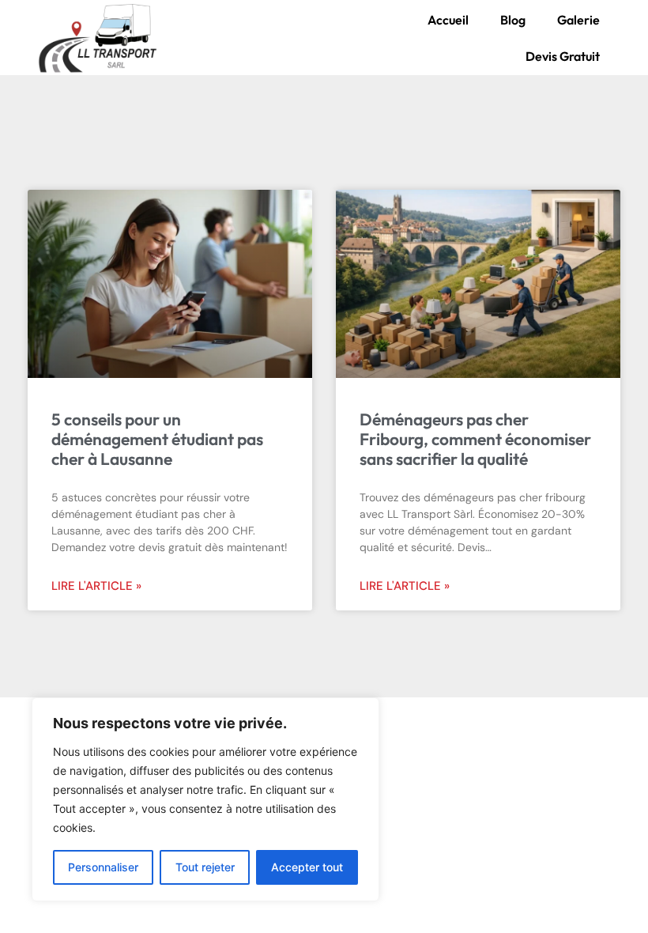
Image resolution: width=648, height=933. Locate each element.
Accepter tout (307, 867)
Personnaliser (103, 867)
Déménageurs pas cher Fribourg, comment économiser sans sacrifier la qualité (475, 439)
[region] (205, 799)
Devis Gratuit (563, 56)
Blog (513, 20)
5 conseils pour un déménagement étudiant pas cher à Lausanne (157, 439)
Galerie (578, 20)
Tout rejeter (205, 867)
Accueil (448, 20)
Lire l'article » (96, 586)
